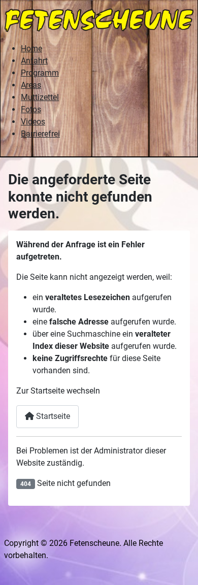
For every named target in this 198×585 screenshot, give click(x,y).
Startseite (52, 416)
